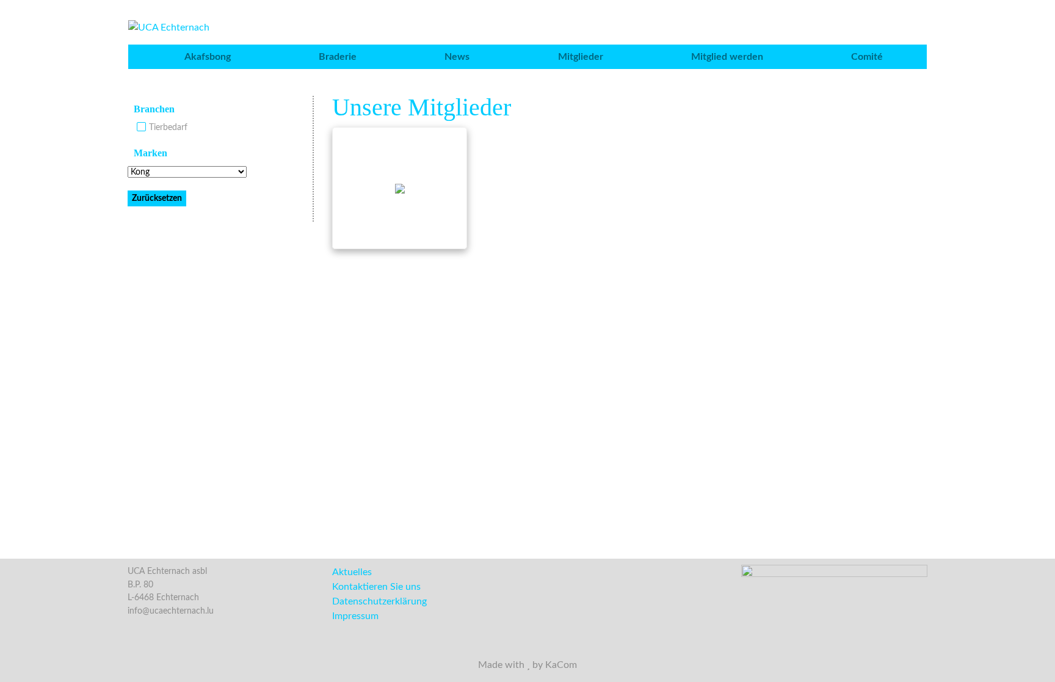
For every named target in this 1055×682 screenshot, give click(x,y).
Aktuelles (352, 572)
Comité (867, 57)
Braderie (338, 57)
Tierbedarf (168, 127)
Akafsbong (207, 57)
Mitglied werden (727, 57)
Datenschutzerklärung (379, 601)
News (456, 57)
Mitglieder (580, 57)
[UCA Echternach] (168, 27)
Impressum (355, 616)
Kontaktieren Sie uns (376, 587)
